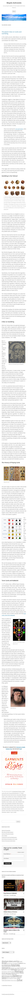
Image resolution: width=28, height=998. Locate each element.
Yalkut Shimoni (14, 980)
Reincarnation (6, 977)
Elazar (21, 798)
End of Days (15, 965)
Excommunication (5, 800)
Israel (21, 968)
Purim (18, 805)
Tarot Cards (8, 810)
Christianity (4, 798)
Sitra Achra (20, 808)
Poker (15, 805)
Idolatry (10, 801)
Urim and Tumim (19, 129)
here (20, 749)
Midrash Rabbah (15, 973)
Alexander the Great (6, 794)
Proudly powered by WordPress (8, 994)
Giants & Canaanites (6, 830)
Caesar (3, 796)
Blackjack (24, 794)
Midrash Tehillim (5, 805)
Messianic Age (5, 973)
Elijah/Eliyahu (7, 965)
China (24, 796)
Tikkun (18, 978)
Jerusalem (4, 969)
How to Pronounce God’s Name (8, 840)
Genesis (12, 968)
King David (21, 969)
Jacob (24, 968)
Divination (17, 798)
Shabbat (15, 978)
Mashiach (19, 971)
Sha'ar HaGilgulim (10, 978)
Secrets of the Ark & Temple (7, 834)
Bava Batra (19, 794)
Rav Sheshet (7, 807)
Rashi (20, 975)
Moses (22, 973)
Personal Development (14, 793)
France (20, 800)
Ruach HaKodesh (20, 807)
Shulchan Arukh (14, 808)
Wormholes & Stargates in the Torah (9, 839)
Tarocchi (3, 810)
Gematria (6, 967)
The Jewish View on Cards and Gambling (11, 33)
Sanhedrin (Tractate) (6, 808)
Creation (20, 963)
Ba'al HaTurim (14, 794)
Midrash (9, 973)
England (24, 798)
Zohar (20, 980)
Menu (14, 11)
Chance (15, 796)
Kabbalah (20, 801)
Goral (7, 801)
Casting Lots (10, 796)
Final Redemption (6, 966)
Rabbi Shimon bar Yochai (7, 975)
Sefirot (4, 978)
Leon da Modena (8, 803)
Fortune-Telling (15, 800)
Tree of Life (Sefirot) (15, 810)
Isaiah (18, 968)
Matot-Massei (20, 803)
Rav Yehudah (13, 807)
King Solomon (4, 971)
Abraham (5, 961)
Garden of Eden (15, 966)
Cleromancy (9, 798)
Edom (24, 963)
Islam (14, 801)
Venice (8, 812)
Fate (11, 800)
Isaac (16, 968)
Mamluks (14, 803)
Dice (13, 798)
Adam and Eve (14, 961)
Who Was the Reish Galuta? (7, 832)
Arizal (4, 963)
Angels (20, 961)
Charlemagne (20, 796)
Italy (16, 801)
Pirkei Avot (4, 974)
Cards (6, 796)
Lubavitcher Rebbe (10, 971)
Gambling (4, 801)
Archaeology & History (17, 791)
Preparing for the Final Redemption (9, 837)
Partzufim (11, 805)
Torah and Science (6, 980)
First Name (6, 858)
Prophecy (8, 974)
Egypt (3, 965)
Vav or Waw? (4, 835)
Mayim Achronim (14, 3)
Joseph (8, 969)
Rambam (16, 975)
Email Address (7, 854)
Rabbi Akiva (14, 974)
